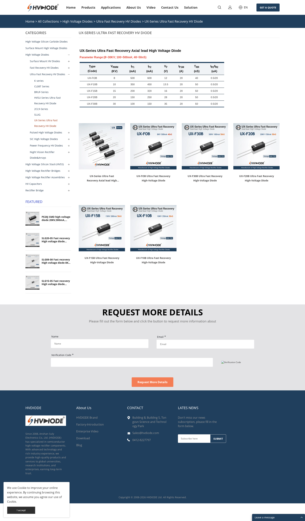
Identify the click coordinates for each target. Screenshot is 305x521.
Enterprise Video (87, 431)
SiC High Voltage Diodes (44, 139)
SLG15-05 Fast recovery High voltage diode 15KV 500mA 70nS (56, 282)
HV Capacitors (33, 183)
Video (151, 7)
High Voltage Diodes (77, 21)
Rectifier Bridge (34, 190)
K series (39, 80)
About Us (133, 7)
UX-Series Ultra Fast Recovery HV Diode (174, 21)
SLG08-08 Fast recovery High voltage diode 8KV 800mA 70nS (56, 261)
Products (88, 7)
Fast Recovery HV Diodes (44, 67)
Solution (191, 7)
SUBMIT (218, 438)
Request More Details (152, 382)
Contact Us (169, 7)
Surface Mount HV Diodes (45, 61)
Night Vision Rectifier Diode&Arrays (42, 154)
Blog (79, 445)
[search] (219, 7)
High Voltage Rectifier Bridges (42, 170)
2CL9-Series (41, 109)
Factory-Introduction (90, 424)
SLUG (37, 114)
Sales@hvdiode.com (145, 433)
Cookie (21, 488)
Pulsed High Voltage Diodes (46, 132)
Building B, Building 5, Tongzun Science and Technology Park (149, 422)
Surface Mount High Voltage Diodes (46, 48)
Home (71, 7)
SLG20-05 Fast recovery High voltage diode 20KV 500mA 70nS (56, 240)
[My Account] (230, 7)
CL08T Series (41, 86)
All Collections (48, 21)
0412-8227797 (141, 440)
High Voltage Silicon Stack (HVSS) (44, 164)
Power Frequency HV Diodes (46, 145)
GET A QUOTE (268, 7)
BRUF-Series (41, 92)
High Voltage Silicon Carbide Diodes (46, 41)
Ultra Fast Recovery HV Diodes (118, 21)
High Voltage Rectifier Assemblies (45, 177)
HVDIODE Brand (87, 418)
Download (83, 438)
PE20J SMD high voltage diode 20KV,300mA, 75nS (56, 218)
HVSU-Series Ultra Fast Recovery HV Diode (47, 100)
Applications (111, 7)
